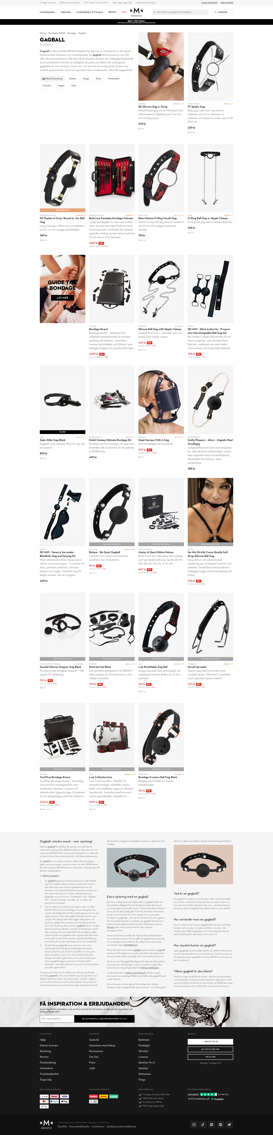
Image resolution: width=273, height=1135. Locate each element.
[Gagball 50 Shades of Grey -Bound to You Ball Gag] (62, 197)
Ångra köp (46, 1079)
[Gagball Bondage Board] (111, 308)
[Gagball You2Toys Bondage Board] (62, 760)
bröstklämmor (130, 945)
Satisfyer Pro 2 (146, 1062)
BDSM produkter (51, 876)
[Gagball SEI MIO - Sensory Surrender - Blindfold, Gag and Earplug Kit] (62, 533)
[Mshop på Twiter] (229, 1124)
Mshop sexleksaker (149, 968)
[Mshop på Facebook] (211, 1124)
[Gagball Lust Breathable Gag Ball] (161, 646)
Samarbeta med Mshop (102, 1045)
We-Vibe (143, 1051)
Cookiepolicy (98, 1126)
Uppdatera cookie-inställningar (121, 1126)
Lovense (143, 1057)
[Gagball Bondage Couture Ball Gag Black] (161, 760)
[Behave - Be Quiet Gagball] (111, 533)
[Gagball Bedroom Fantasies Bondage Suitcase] (111, 197)
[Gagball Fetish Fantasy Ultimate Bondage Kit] (111, 420)
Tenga (141, 1079)
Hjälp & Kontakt (210, 3)
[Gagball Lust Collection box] (111, 760)
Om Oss (93, 1057)
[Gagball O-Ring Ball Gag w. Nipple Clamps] (210, 197)
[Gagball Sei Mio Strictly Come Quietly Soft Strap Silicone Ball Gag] (210, 533)
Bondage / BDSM (57, 33)
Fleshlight (144, 1045)
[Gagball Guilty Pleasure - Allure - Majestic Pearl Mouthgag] (210, 420)
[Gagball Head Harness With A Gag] (161, 420)
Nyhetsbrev (46, 1068)
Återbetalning (48, 1062)
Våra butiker (226, 3)
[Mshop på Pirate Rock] (220, 1124)
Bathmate (143, 1040)
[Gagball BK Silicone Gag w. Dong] (161, 86)
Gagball (82, 33)
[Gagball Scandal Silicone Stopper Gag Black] (62, 646)
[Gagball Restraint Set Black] (111, 646)
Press (92, 1062)
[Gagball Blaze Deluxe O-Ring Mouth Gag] (161, 197)
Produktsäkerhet (49, 1074)
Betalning (45, 1051)
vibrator (110, 927)
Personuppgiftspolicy (79, 1126)
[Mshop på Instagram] (194, 1124)
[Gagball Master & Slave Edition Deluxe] (161, 533)
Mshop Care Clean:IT (135, 973)
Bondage (71, 33)
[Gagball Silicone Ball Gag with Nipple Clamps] (161, 308)
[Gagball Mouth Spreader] (210, 646)
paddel (137, 950)
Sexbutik (94, 1040)
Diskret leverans (49, 1045)
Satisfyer (143, 1068)
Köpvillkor (62, 1126)
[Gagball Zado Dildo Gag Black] (62, 420)
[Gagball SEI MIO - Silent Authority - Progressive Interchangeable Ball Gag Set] (210, 308)
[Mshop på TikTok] (203, 1124)
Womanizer (144, 1074)
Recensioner (96, 1051)
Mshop (43, 33)
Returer (44, 1057)
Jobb (92, 1068)
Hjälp (43, 1040)
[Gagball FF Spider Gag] (210, 86)
